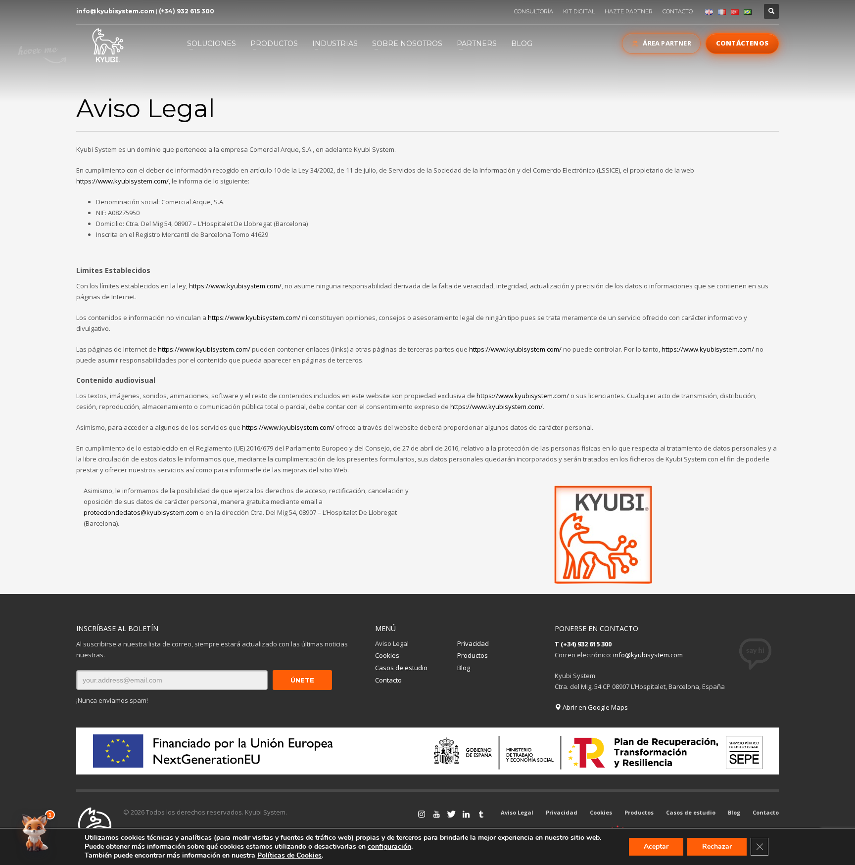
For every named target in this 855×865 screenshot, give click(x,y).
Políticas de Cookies (289, 855)
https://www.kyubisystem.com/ (122, 181)
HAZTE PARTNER (629, 11)
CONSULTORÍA (533, 11)
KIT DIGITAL (579, 11)
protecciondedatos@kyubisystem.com (141, 512)
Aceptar (656, 846)
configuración (389, 846)
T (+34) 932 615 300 (583, 643)
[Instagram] (421, 814)
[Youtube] (436, 814)
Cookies (387, 655)
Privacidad (473, 643)
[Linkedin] (466, 814)
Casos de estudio (401, 667)
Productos (472, 655)
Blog (463, 667)
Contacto (388, 680)
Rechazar (717, 846)
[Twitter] (451, 814)
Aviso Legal (392, 643)
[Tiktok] (481, 814)
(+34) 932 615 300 (186, 11)
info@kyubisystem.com (115, 11)
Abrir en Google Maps (594, 707)
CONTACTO (678, 11)
